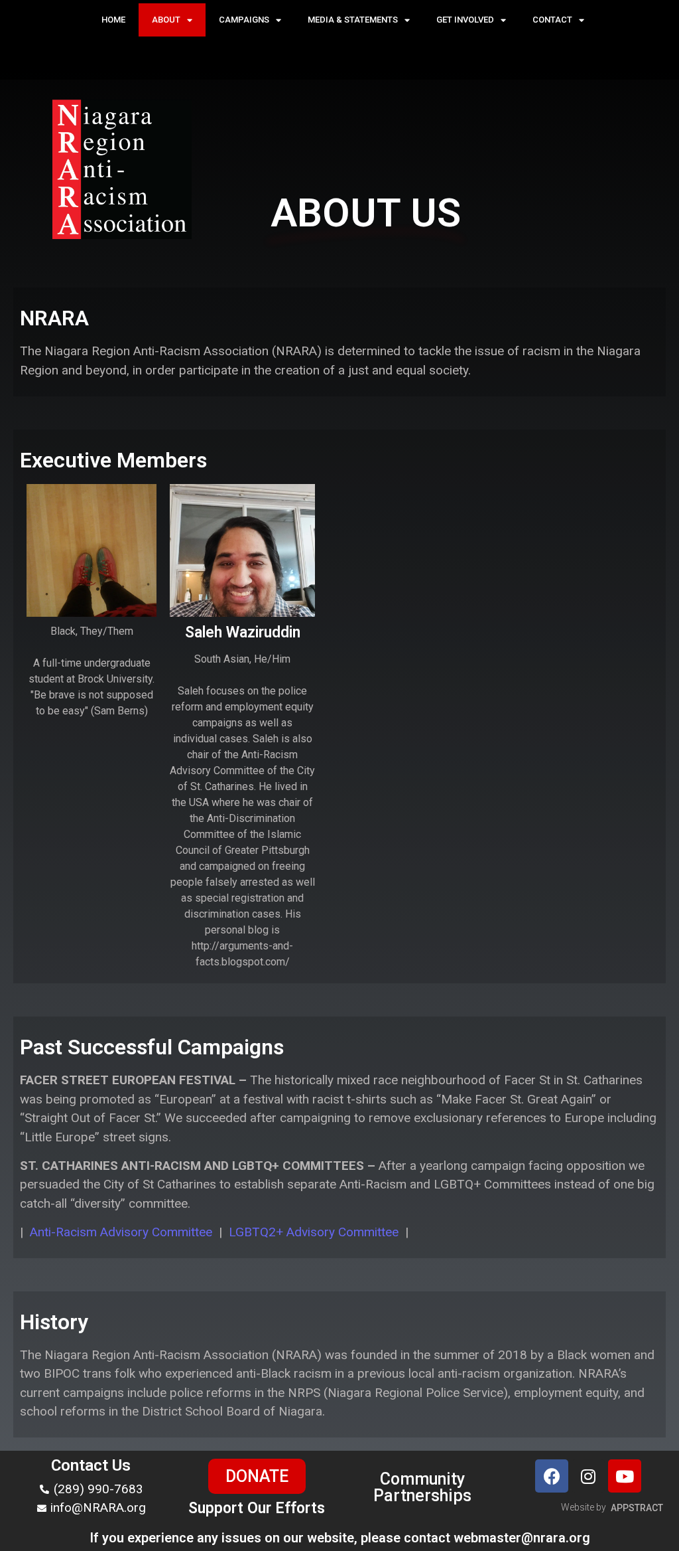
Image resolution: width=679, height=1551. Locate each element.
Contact (552, 20)
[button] (257, 1476)
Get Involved (465, 20)
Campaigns (244, 20)
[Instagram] (588, 1476)
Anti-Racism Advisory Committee (121, 1232)
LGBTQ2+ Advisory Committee (314, 1232)
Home (113, 20)
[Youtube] (624, 1476)
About (166, 20)
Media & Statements (353, 20)
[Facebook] (551, 1476)
